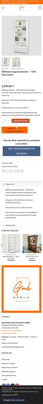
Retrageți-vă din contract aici (14, 400)
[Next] (41, 249)
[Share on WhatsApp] (3, 171)
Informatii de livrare (9, 375)
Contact (4, 379)
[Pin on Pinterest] (18, 171)
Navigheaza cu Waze (9, 333)
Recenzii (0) (10, 225)
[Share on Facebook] (7, 171)
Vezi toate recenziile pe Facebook (21, 151)
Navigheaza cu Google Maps (12, 330)
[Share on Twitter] (11, 171)
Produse (5, 68)
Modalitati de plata (8, 371)
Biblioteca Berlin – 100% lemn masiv (11, 257)
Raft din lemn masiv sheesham (32, 257)
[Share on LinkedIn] (22, 171)
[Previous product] (7, 81)
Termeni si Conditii (8, 363)
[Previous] (1, 249)
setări (16, 394)
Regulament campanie (9, 367)
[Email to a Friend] (14, 171)
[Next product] (3, 81)
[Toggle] (4, 184)
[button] (3, 7)
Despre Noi (6, 359)
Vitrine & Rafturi (17, 68)
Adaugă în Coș (21, 121)
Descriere (10, 184)
